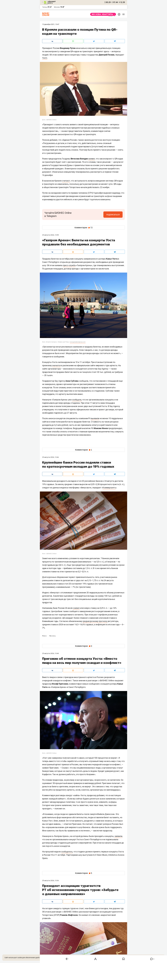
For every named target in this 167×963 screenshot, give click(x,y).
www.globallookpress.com (77, 342)
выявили (95, 418)
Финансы (52, 636)
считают (66, 181)
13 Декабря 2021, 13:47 (50, 24)
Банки (44, 636)
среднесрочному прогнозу (94, 621)
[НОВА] (102, 14)
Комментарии (84, 227)
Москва (57, 7)
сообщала (76, 399)
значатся (56, 365)
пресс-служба (69, 265)
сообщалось (67, 851)
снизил (76, 608)
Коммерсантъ (109, 487)
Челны (44, 7)
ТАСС (44, 58)
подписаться (113, 214)
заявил (91, 158)
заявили (118, 836)
